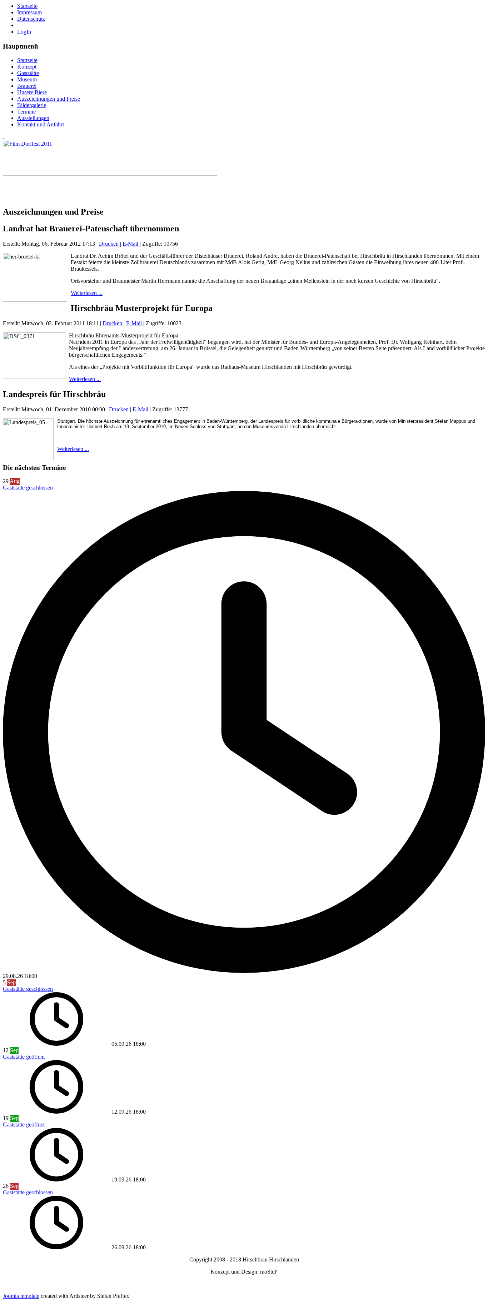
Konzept (26, 67)
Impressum (29, 12)
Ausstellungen (33, 118)
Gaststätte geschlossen (28, 488)
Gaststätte (28, 73)
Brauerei (26, 86)
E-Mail (131, 244)
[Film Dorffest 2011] (110, 174)
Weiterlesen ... (87, 293)
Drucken (109, 244)
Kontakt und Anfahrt (40, 124)
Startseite (27, 6)
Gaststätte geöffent (24, 1057)
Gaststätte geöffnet (24, 1124)
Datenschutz (31, 19)
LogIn (24, 32)
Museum (27, 79)
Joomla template (21, 1296)
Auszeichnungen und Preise (48, 99)
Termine (26, 112)
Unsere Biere (32, 92)
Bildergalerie (31, 105)
